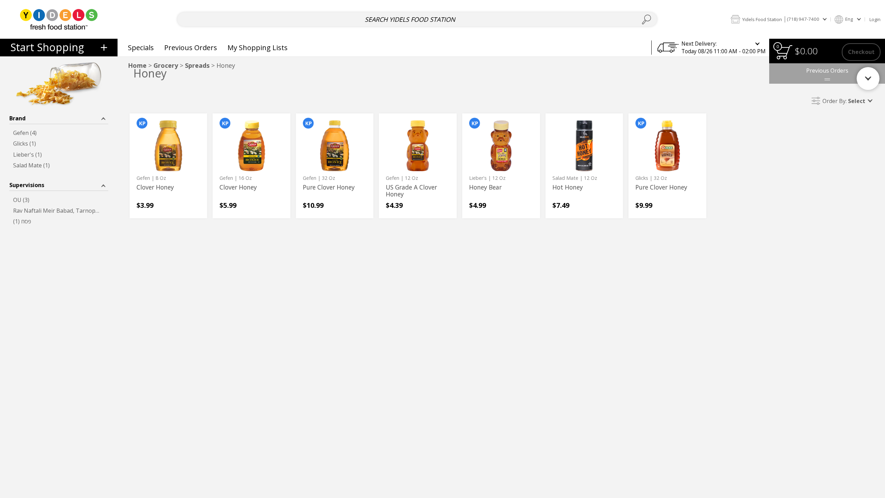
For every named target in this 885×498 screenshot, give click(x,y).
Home (137, 65)
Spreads (197, 65)
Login (875, 19)
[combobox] (416, 19)
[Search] (646, 19)
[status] (784, 52)
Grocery (165, 65)
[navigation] (59, 47)
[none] (168, 165)
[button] (778, 19)
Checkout (861, 52)
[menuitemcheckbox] (58, 133)
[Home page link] (59, 19)
